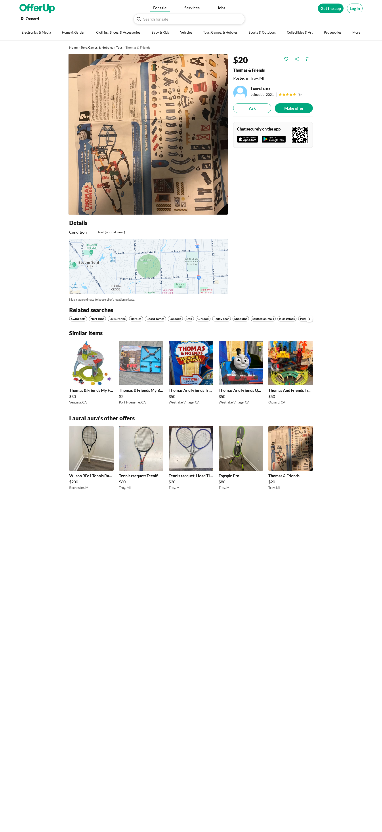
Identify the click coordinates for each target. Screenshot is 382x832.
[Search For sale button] (138, 19)
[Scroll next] (309, 318)
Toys (119, 47)
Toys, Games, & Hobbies (97, 47)
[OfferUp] (37, 8)
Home (73, 47)
